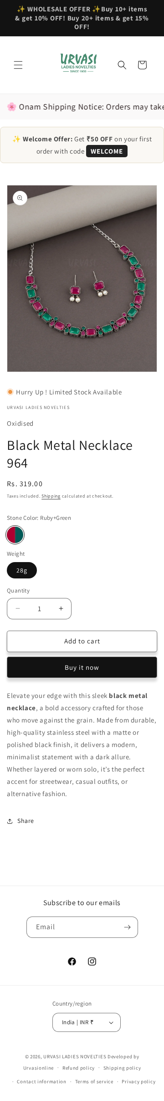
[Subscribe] (128, 927)
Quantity (18, 590)
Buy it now (82, 667)
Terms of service (94, 1081)
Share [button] (25, 821)
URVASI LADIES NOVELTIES (74, 1056)
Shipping (51, 496)
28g (21, 570)
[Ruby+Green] (15, 535)
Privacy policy (138, 1081)
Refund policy (78, 1068)
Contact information (41, 1081)
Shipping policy (122, 1068)
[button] (18, 65)
